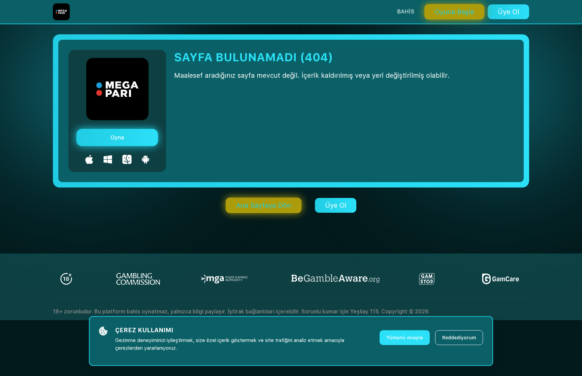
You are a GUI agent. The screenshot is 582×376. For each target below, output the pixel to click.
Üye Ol (508, 12)
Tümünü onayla (404, 337)
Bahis (405, 11)
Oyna (117, 137)
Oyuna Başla (454, 12)
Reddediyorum (459, 337)
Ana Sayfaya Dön (263, 205)
